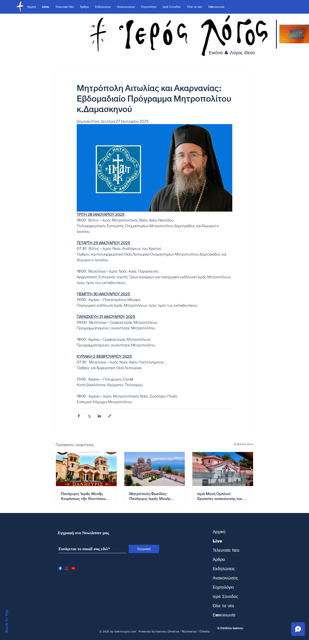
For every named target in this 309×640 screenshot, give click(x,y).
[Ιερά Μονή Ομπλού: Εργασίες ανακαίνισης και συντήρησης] (222, 469)
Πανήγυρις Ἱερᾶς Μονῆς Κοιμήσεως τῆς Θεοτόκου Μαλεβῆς (83, 496)
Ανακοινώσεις (225, 578)
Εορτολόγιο (223, 587)
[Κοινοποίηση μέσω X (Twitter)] (89, 416)
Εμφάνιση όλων (243, 444)
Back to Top (7, 621)
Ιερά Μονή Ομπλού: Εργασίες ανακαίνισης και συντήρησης (219, 496)
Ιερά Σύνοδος (225, 596)
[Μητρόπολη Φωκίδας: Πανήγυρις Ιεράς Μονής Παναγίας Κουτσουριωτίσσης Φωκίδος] (154, 469)
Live (217, 541)
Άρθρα (219, 559)
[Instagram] (66, 568)
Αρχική (219, 531)
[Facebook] (60, 568)
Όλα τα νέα (223, 605)
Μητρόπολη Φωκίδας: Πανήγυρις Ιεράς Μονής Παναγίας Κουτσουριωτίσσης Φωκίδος (154, 496)
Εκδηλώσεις (224, 568)
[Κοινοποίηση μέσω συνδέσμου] (110, 416)
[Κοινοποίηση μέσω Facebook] (79, 416)
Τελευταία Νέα (226, 550)
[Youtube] (73, 568)
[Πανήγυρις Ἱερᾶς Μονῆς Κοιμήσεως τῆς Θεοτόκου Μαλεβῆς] (86, 469)
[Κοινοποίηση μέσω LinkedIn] (99, 416)
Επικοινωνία (224, 615)
